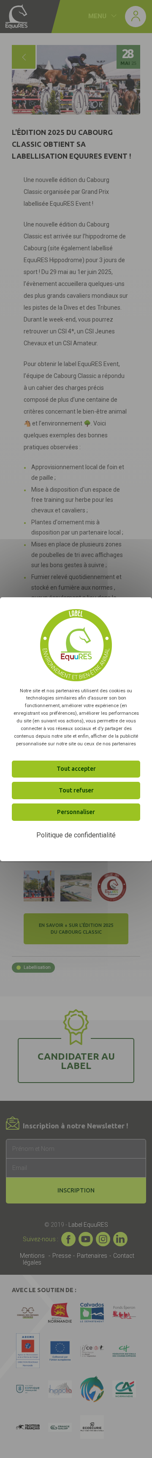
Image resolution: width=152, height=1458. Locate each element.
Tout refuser (76, 790)
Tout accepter (76, 768)
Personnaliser (76, 811)
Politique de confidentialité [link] (76, 835)
